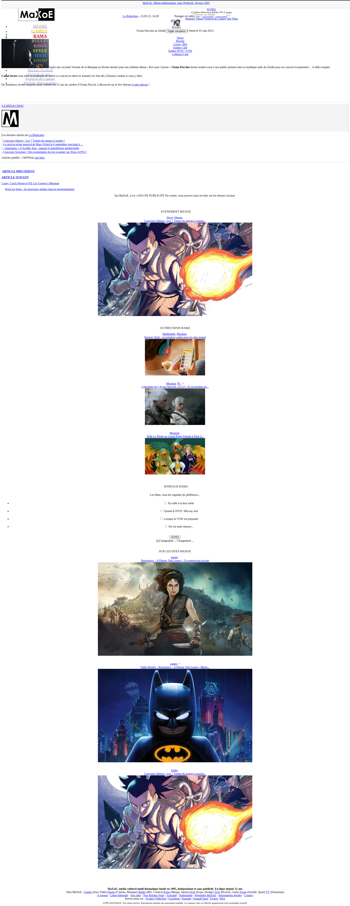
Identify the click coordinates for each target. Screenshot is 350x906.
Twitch (214, 898)
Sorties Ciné (180, 47)
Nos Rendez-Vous (153, 895)
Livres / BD (180, 44)
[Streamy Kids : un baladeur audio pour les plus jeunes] (175, 374)
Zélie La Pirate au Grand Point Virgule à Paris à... (175, 436)
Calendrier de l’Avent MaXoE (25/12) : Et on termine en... (175, 386)
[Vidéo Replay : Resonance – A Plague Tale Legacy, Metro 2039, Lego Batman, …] (175, 761)
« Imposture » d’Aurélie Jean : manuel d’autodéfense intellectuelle (41, 148)
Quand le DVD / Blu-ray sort (181, 511)
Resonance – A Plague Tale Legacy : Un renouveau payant (175, 560)
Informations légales (230, 895)
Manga (178, 217)
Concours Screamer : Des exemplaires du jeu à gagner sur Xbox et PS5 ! (45, 152)
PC (179, 383)
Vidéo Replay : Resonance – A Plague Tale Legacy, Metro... (175, 667)
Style (192, 892)
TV (268, 892)
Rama (111, 892)
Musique (182, 334)
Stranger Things (194, 18)
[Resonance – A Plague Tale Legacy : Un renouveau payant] (175, 654)
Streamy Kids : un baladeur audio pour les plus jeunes (175, 337)
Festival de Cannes (215, 18)
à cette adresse (140, 84)
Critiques (180, 54)
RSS (222, 898)
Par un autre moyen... (181, 526)
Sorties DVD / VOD (180, 50)
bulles (174, 770)
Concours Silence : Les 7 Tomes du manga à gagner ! (34, 140)
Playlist (180, 41)
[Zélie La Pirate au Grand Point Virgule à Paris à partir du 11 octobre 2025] (175, 473)
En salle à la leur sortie (181, 503)
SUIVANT (15, 177)
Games (88, 892)
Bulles (142, 892)
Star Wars (232, 18)
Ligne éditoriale (119, 895)
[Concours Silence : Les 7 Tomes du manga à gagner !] (175, 315)
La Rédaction (13, 105)
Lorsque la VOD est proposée (181, 518)
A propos (102, 895)
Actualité (171, 895)
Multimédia (169, 334)
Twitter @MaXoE (155, 898)
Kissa (167, 892)
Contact (248, 895)
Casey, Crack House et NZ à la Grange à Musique (30, 183)
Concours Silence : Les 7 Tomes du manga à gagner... (175, 220)
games (174, 557)
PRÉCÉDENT (18, 171)
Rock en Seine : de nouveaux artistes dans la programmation (39, 189)
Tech (217, 892)
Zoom (243, 892)
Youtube (186, 898)
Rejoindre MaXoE (205, 895)
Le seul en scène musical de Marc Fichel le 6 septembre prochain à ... (43, 144)
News (180, 37)
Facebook (174, 898)
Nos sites (136, 895)
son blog (39, 157)
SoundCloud (200, 898)
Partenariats (185, 895)
